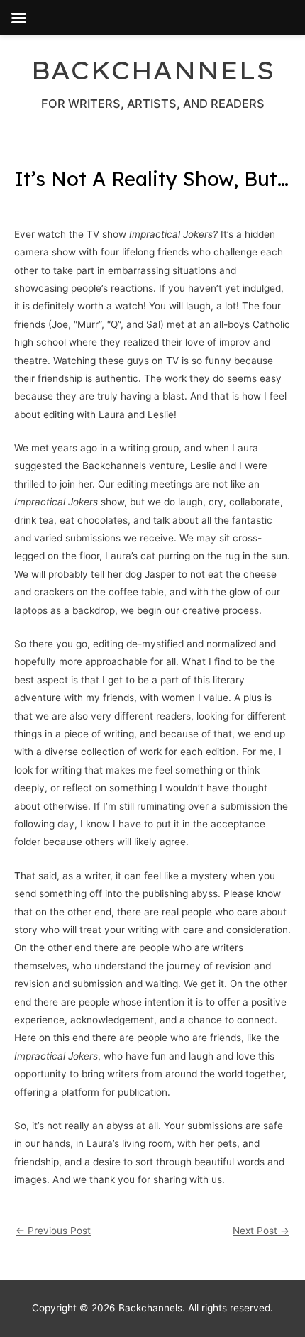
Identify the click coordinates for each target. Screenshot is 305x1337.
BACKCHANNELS (152, 70)
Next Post (261, 1230)
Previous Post (53, 1230)
